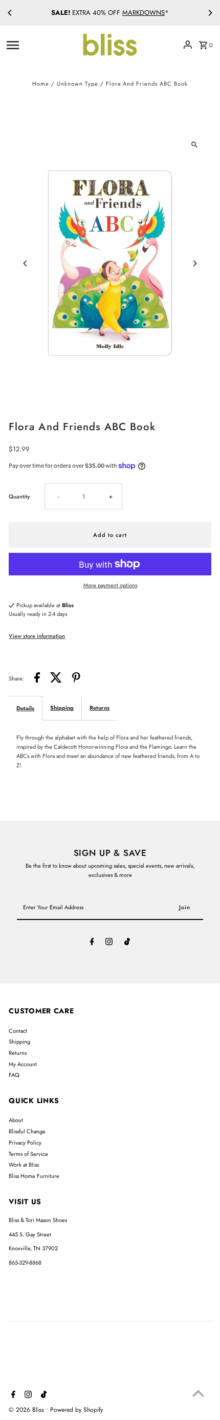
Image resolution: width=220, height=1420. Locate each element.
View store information (37, 636)
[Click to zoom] (194, 144)
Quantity (19, 496)
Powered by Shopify (76, 1409)
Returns (99, 708)
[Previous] (10, 13)
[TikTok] (127, 943)
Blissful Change (27, 1131)
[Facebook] (92, 943)
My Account (23, 1064)
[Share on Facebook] (37, 679)
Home (40, 83)
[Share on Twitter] (56, 679)
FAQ (14, 1075)
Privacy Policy (25, 1142)
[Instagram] (109, 943)
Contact (18, 1031)
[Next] (209, 13)
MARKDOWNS (143, 12)
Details (25, 708)
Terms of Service (28, 1154)
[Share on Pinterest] (76, 679)
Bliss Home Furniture (34, 1176)
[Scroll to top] (198, 1393)
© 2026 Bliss (27, 1409)
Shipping (62, 708)
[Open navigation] (40, 44)
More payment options (110, 585)
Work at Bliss (24, 1165)
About (16, 1120)
